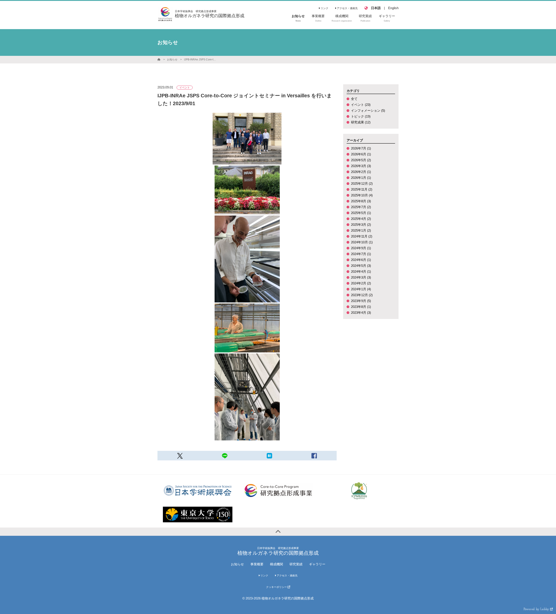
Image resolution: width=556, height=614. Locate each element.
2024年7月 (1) (361, 254)
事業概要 (256, 564)
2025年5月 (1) (361, 213)
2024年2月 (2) (361, 283)
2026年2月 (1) (361, 172)
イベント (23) (361, 104)
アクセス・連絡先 (347, 8)
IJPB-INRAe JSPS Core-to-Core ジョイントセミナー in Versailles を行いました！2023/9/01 (200, 59)
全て (354, 99)
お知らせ (172, 59)
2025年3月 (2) (361, 224)
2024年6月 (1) (361, 260)
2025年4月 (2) (361, 219)
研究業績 (296, 564)
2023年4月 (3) (361, 312)
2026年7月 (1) (361, 148)
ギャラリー (317, 564)
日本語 (376, 8)
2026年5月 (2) (361, 160)
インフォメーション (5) (368, 110)
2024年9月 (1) (361, 248)
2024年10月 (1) (362, 242)
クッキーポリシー (277, 587)
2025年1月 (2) (361, 230)
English (393, 8)
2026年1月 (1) (361, 177)
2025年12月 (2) (362, 183)
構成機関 (276, 564)
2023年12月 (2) (362, 295)
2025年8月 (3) (361, 201)
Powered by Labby (537, 609)
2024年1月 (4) (361, 289)
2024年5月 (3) (361, 265)
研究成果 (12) (361, 122)
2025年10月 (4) (362, 195)
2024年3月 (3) (361, 277)
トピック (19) (361, 116)
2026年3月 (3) (361, 166)
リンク (324, 8)
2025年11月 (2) (361, 189)
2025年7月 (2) (361, 207)
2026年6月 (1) (361, 154)
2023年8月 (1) (361, 307)
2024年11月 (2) (361, 236)
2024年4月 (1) (361, 271)
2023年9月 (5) (361, 301)
